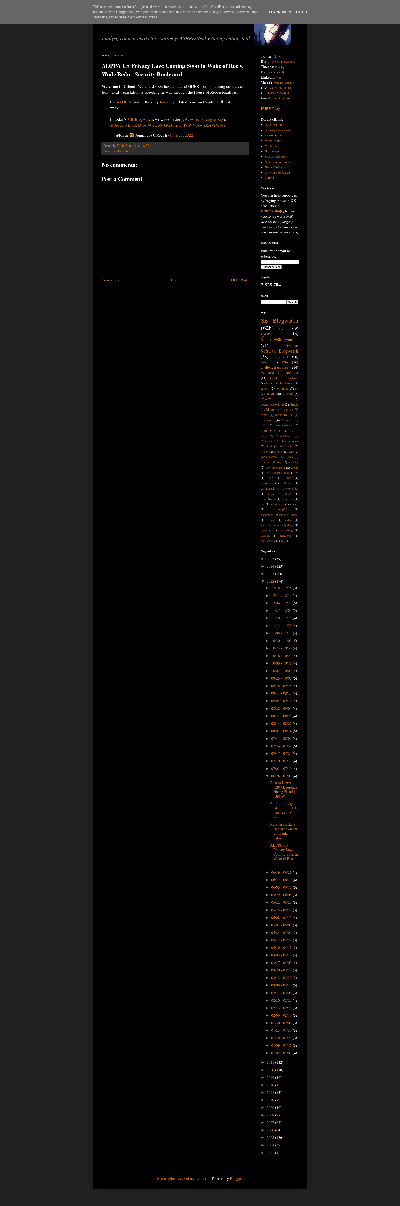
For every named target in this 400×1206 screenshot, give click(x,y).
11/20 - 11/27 (282, 617)
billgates (287, 483)
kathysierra (277, 504)
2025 (271, 558)
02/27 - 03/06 (282, 992)
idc (262, 504)
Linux (288, 478)
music (282, 515)
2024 (271, 566)
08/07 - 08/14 (282, 730)
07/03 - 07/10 (282, 768)
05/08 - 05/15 (282, 917)
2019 (271, 1077)
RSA (285, 361)
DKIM (287, 393)
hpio (264, 430)
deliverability (290, 488)
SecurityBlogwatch (278, 339)
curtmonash (268, 488)
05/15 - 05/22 (282, 909)
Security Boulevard (277, 130)
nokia (271, 393)
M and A (272, 409)
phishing (292, 378)
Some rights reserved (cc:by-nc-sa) (183, 1178)
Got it (302, 12)
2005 (271, 1137)
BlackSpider (284, 436)
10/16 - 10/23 (282, 655)
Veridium (271, 146)
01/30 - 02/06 (282, 1022)
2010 (271, 1099)
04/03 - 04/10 (282, 954)
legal (269, 383)
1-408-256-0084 (278, 93)
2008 (271, 1114)
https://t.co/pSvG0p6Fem (159, 125)
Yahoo (264, 452)
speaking (266, 530)
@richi (278, 56)
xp (282, 541)
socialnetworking (272, 404)
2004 (271, 1144)
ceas (291, 452)
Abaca (264, 436)
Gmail (294, 404)
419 (291, 431)
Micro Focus (273, 140)
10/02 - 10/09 (282, 670)
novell (294, 515)
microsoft (291, 372)
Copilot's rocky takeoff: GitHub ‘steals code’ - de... (283, 810)
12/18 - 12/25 (282, 587)
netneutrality (283, 414)
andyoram (266, 483)
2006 (271, 1129)
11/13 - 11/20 (282, 625)
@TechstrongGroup (206, 119)
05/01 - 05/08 (282, 924)
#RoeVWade (192, 125)
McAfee (287, 420)
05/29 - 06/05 (282, 894)
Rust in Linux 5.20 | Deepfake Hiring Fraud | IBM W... (283, 789)
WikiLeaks (286, 446)
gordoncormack (270, 457)
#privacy (167, 102)
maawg (294, 504)
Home (175, 279)
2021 (271, 1062)
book (276, 156)
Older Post (239, 279)
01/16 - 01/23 (282, 1037)
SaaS (269, 446)
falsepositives (283, 425)
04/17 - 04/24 (282, 939)
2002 (271, 1152)
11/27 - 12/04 (282, 610)
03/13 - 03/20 (282, 977)
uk (296, 388)
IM (296, 473)
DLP (268, 473)
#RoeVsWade (214, 125)
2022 (271, 581)
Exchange (286, 383)
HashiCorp (272, 151)
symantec (282, 388)
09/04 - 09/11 (282, 700)
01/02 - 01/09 (282, 1052)
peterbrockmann (275, 467)
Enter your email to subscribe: (275, 253)
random (288, 520)
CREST (269, 178)
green (289, 457)
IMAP (271, 478)
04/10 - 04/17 (282, 947)
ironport (265, 462)
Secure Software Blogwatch (279, 348)
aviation (278, 452)
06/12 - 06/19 (282, 879)
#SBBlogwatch (140, 119)
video (277, 430)
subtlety (265, 536)
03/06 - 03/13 (282, 984)
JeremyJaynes (290, 441)
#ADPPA (124, 102)
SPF (263, 425)
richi (279, 77)
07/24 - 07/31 (282, 745)
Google (274, 378)
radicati (271, 520)
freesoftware (268, 499)
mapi (279, 462)
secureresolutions (271, 525)
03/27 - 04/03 (282, 962)
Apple (294, 467)
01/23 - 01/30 (282, 1030)
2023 (271, 573)
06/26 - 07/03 (282, 775)
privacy (266, 399)
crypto (265, 388)
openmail (267, 420)
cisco (289, 409)
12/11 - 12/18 (282, 595)
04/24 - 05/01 (282, 932)
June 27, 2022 (181, 135)
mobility (293, 462)
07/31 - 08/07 (282, 738)
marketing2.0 (280, 509)
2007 (271, 1122)
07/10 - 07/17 (282, 760)
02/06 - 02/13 (282, 1015)
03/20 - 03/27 (282, 969)
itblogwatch (280, 356)
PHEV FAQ (270, 108)
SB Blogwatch (120, 151)
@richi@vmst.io (283, 82)
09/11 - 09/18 (282, 693)
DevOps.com (273, 124)
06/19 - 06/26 (282, 872)
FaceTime (283, 473)
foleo (288, 494)
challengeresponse (274, 367)
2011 (271, 1092)
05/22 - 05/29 (282, 902)
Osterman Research (277, 172)
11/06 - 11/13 (282, 633)
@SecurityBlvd (123, 125)
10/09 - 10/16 (282, 663)
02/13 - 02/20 (282, 1007)
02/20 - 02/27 (282, 1000)
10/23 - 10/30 (282, 648)
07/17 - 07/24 (282, 753)
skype (290, 525)
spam (265, 334)
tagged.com (285, 536)
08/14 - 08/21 (282, 723)
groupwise (287, 499)
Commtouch (268, 441)
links (264, 361)
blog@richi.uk (281, 98)
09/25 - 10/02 (282, 678)
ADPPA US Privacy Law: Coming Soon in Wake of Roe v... (284, 854)
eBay (271, 494)
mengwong (267, 515)
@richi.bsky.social (284, 61)
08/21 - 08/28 (282, 715)
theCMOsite (268, 541)
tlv (281, 328)
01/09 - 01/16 (282, 1045)
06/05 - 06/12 (282, 887)
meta (264, 414)
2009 (271, 1107)
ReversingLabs (274, 135)
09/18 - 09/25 (282, 685)
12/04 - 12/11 (282, 602)
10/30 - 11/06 (282, 640)
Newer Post (111, 279)
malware (267, 372)
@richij (279, 67)
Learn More (280, 12)
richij (280, 72)
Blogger (236, 1178)
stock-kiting (286, 530)
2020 (271, 1069)
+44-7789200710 (279, 88)
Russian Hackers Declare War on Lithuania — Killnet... (283, 831)
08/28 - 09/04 (282, 708)
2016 (271, 1084)
